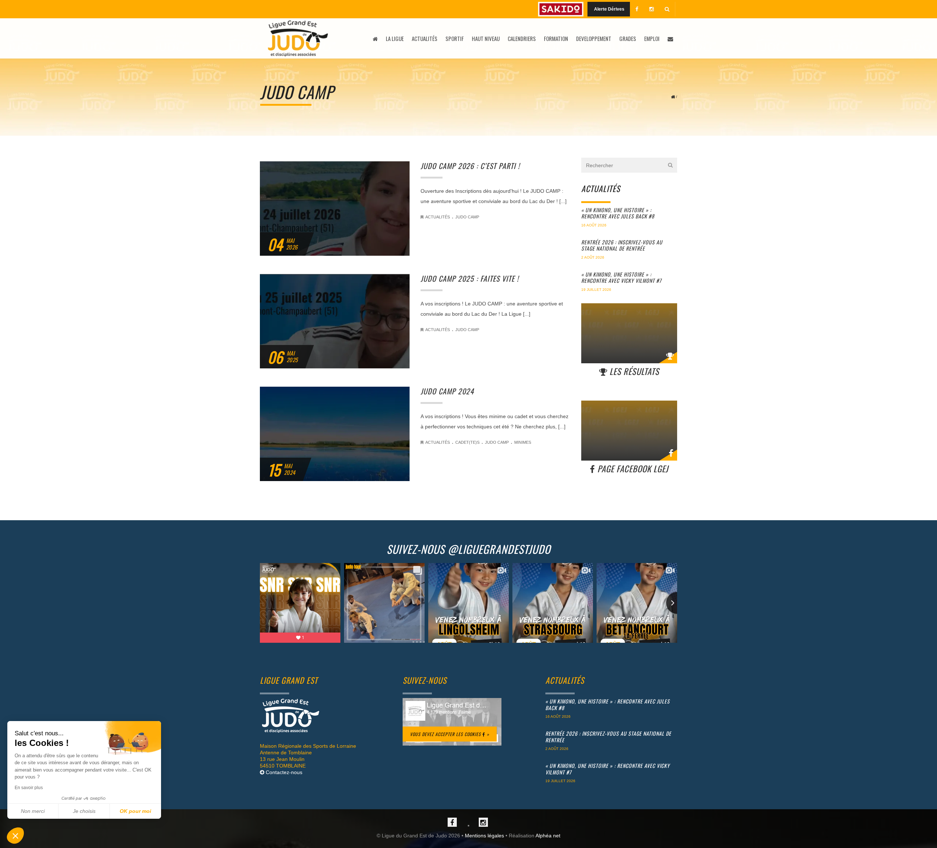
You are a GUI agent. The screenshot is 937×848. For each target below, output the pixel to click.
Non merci (33, 811)
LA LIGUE (395, 38)
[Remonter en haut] (326, 715)
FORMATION (556, 38)
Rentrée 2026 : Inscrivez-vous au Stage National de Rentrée (621, 245)
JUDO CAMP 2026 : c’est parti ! (470, 165)
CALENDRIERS (522, 38)
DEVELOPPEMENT (593, 38)
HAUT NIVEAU (486, 38)
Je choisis (84, 811)
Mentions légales (484, 835)
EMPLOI (652, 38)
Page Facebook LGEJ (631, 468)
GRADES (627, 38)
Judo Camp (467, 217)
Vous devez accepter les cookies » (449, 734)
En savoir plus (29, 787)
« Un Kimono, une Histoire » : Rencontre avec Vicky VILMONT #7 (621, 277)
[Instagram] (651, 9)
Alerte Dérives (608, 9)
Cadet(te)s (467, 442)
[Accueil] (298, 38)
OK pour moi (135, 811)
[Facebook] (637, 9)
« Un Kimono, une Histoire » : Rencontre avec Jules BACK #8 (617, 213)
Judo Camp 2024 (447, 391)
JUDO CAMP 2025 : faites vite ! (470, 278)
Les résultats (633, 371)
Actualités (437, 217)
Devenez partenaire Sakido (560, 9)
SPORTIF (454, 38)
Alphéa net (547, 835)
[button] (15, 835)
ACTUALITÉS (424, 38)
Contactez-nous (283, 772)
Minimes (522, 442)
